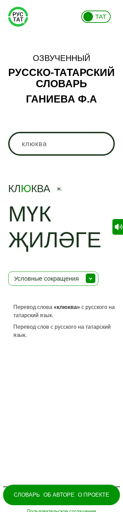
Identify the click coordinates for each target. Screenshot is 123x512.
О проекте (93, 495)
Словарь (27, 495)
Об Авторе (58, 495)
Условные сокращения (46, 278)
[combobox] (61, 144)
